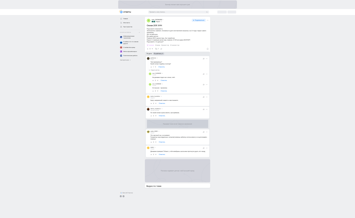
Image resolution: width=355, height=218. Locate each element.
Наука (158, 21)
